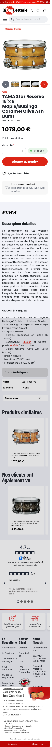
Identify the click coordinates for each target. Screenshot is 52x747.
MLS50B (14, 345)
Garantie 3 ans (24, 654)
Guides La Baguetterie (8, 676)
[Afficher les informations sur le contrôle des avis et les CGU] (42, 562)
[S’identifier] (31, 11)
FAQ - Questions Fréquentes (24, 669)
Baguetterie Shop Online (8, 684)
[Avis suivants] (45, 583)
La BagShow (8, 653)
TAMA (4, 92)
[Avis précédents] (4, 583)
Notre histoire (9, 647)
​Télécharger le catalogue (9, 660)
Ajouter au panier (25, 162)
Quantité (7, 145)
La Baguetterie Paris (40, 649)
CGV (21, 661)
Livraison (23, 647)
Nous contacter (7, 668)
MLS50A (27, 342)
